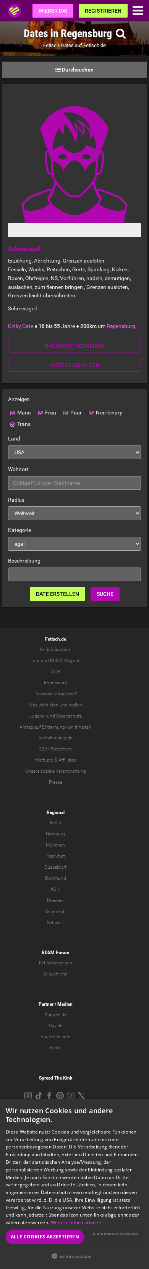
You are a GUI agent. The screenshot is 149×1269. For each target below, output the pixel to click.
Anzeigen (19, 399)
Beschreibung (24, 561)
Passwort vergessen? (55, 693)
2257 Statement (55, 749)
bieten (52, 705)
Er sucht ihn (55, 974)
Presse (55, 782)
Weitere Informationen (76, 1222)
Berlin (55, 822)
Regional (56, 812)
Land (14, 439)
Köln (55, 889)
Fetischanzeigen (55, 963)
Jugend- (37, 716)
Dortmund (55, 878)
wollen (75, 705)
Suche (105, 594)
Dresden (55, 900)
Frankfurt (55, 856)
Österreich (55, 911)
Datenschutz (69, 716)
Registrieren (103, 11)
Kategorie (19, 530)
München (55, 845)
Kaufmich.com (55, 1036)
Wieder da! (53, 11)
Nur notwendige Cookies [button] (116, 1234)
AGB (55, 671)
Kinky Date (20, 326)
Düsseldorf (55, 867)
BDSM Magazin (65, 660)
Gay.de (55, 1025)
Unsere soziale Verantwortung (55, 771)
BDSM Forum (55, 952)
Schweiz (55, 922)
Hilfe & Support (55, 649)
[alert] (74, 1184)
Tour (35, 660)
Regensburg (121, 326)
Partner (46, 1004)
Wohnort (18, 469)
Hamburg (55, 834)
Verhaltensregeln (56, 738)
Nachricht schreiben (75, 346)
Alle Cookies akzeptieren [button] (45, 1236)
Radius (16, 500)
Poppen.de (55, 1014)
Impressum (55, 682)
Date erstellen (57, 594)
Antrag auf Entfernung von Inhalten (55, 727)
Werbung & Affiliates (55, 760)
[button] (74, 1256)
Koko (55, 1047)
